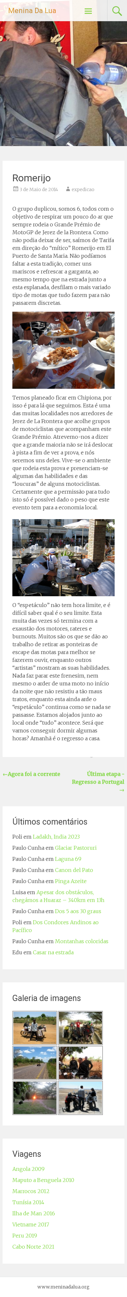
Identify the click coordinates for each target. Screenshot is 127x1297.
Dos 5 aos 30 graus (78, 911)
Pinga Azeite (71, 881)
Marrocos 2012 (30, 1191)
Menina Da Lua (32, 11)
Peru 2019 (24, 1235)
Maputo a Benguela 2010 (43, 1180)
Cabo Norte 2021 (33, 1246)
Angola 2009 (28, 1169)
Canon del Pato (74, 870)
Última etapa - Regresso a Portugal (98, 782)
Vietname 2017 (30, 1224)
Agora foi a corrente (31, 774)
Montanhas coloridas (81, 941)
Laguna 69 (68, 859)
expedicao (83, 189)
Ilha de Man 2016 (33, 1213)
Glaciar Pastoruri (76, 848)
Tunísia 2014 (28, 1202)
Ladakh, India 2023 (56, 836)
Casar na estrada (53, 952)
